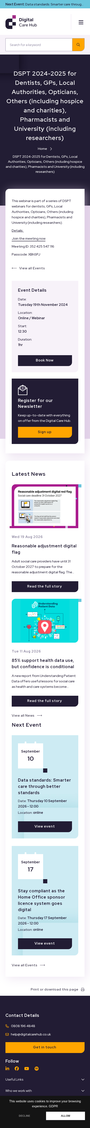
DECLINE (24, 1115)
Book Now (45, 360)
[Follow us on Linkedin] (8, 1069)
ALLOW (65, 1115)
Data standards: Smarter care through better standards (44, 786)
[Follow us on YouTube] (27, 1069)
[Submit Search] (78, 44)
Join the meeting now (28, 238)
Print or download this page (54, 989)
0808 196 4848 (23, 1026)
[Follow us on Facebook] (18, 1069)
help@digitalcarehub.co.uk (31, 1034)
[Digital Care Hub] (21, 22)
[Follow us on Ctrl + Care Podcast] (38, 1069)
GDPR (53, 1106)
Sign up (44, 432)
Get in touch (44, 1047)
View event (45, 826)
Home (42, 148)
